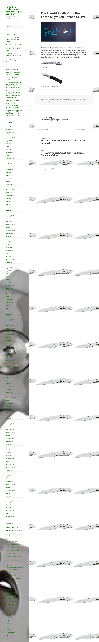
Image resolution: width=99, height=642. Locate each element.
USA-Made (9, 607)
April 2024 (9, 181)
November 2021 (10, 259)
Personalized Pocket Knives (13, 598)
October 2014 (9, 487)
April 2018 (9, 383)
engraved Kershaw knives (13, 553)
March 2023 (9, 213)
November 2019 (10, 328)
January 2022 (9, 253)
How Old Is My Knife (11, 575)
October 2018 (9, 366)
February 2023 (10, 216)
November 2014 (10, 484)
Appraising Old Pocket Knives (14, 530)
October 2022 (9, 227)
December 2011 (10, 510)
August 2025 (9, 141)
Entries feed (9, 629)
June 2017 (8, 412)
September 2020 (10, 299)
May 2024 (8, 178)
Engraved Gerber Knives (12, 550)
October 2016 (9, 435)
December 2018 (10, 360)
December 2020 (10, 291)
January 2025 (9, 155)
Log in (7, 626)
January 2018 (9, 392)
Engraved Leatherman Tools (14, 559)
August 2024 (9, 169)
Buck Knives (9, 536)
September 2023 (10, 195)
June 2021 (8, 273)
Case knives (9, 539)
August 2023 (9, 198)
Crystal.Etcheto (55, 99)
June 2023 (8, 204)
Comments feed (10, 632)
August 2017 (9, 406)
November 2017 (10, 398)
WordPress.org (10, 635)
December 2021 (10, 256)
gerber (46, 101)
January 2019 (9, 357)
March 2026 (9, 126)
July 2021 (8, 271)
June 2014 (8, 493)
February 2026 (10, 129)
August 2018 (9, 372)
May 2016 (8, 450)
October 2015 (9, 470)
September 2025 (10, 138)
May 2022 (8, 242)
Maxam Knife (9, 589)
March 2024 (9, 184)
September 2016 (10, 438)
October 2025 (9, 135)
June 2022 (8, 239)
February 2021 (10, 285)
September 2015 (10, 473)
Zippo (7, 610)
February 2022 (10, 250)
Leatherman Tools (11, 584)
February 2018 (10, 389)
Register (8, 624)
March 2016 (9, 455)
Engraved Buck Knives (12, 547)
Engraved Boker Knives (12, 544)
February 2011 (10, 516)
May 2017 (8, 415)
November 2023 (10, 190)
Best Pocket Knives (11, 533)
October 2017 (9, 401)
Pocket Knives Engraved (12, 601)
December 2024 (10, 158)
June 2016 (8, 447)
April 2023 (9, 210)
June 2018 (8, 377)
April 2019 (9, 349)
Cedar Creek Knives (11, 541)
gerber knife (52, 101)
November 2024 (10, 161)
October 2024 (9, 164)
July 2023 (8, 201)
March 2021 (9, 282)
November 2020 (10, 294)
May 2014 (8, 496)
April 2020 (9, 314)
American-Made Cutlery (12, 527)
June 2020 (8, 308)
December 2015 (10, 464)
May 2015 (8, 479)
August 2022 (9, 233)
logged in (52, 120)
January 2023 (9, 219)
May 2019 (8, 346)
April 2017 (9, 418)
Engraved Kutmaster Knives (13, 556)
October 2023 (9, 193)
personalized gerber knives (71, 101)
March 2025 (9, 149)
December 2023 (10, 187)
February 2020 (10, 320)
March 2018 (9, 386)
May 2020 (8, 311)
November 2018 (10, 363)
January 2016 (9, 461)
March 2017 (9, 421)
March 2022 (9, 247)
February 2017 (10, 424)
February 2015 (10, 481)
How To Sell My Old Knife (13, 578)
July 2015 (8, 476)
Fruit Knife (9, 572)
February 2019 (10, 354)
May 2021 (8, 276)
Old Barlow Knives (11, 592)
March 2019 (9, 351)
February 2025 (10, 152)
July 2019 (8, 340)
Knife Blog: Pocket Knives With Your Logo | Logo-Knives (14, 10)
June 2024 (8, 175)
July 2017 (8, 409)
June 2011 (8, 513)
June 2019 (8, 343)
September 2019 (10, 334)
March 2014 (9, 499)
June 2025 (8, 143)
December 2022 (10, 221)
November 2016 (10, 432)
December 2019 (10, 325)
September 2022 (10, 230)
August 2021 (9, 268)
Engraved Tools (10, 565)
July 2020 (8, 305)
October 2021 (9, 262)
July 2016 (8, 444)
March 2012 (9, 507)
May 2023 (8, 207)
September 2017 (10, 403)
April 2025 (9, 146)
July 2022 (8, 236)
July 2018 (8, 375)
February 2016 (10, 458)
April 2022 (9, 245)
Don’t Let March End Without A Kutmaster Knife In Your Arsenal (14, 39)
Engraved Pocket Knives (12, 562)
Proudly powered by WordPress (49, 169)
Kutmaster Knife (10, 581)
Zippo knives (9, 613)
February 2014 (10, 502)
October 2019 (9, 331)
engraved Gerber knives (56, 52)
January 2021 (9, 288)
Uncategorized (10, 604)
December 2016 (10, 429)
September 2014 (10, 490)
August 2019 (9, 337)
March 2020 (9, 317)
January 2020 (9, 323)
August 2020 (9, 302)
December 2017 (10, 395)
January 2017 (9, 427)
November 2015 (10, 467)
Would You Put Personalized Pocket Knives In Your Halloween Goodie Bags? (13, 105)
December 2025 (10, 132)
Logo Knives (9, 587)
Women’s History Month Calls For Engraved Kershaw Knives (13, 113)
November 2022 (10, 224)
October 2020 (9, 297)
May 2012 (8, 505)
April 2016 (9, 453)
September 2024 (10, 167)
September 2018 (10, 369)
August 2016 (9, 441)
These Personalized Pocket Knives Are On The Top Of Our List (14, 55)
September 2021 (10, 265)
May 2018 (8, 380)
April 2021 (9, 279)
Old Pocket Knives (11, 595)
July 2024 (8, 172)
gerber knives (60, 101)
